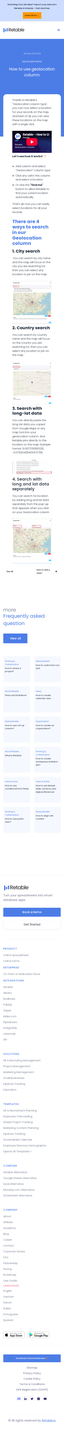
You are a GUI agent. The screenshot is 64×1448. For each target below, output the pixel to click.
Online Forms (11, 961)
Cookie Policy (32, 1379)
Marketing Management (18, 1072)
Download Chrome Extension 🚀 (32, 1358)
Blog (6, 1234)
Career (7, 1240)
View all (15, 638)
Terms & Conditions (32, 1384)
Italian (7, 1308)
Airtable (8, 987)
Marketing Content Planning (21, 1128)
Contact (8, 1246)
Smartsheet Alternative (17, 1195)
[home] (30, 30)
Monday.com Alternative (19, 1190)
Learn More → (32, 15)
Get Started (32, 924)
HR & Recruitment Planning (20, 1110)
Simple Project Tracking (18, 1122)
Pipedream (10, 1022)
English (7, 1291)
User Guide (10, 1281)
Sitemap (32, 1368)
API (5, 1039)
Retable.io (49, 1420)
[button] (59, 30)
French (7, 1302)
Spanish (8, 1320)
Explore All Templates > (17, 1151)
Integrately (10, 1028)
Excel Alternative (13, 1184)
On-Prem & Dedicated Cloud (21, 974)
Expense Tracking (14, 1084)
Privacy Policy (32, 1373)
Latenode (9, 1034)
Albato (7, 993)
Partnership (10, 1263)
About (7, 1216)
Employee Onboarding (17, 1116)
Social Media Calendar (17, 1140)
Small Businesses (13, 1078)
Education (9, 1090)
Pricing (7, 1269)
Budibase (9, 999)
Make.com (9, 1016)
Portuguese (10, 1314)
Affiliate (8, 1222)
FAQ (5, 1257)
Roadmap (9, 1275)
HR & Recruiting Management (22, 1060)
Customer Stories (14, 1251)
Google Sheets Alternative (20, 1178)
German (8, 1297)
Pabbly (7, 1005)
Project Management (16, 1066)
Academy (9, 1228)
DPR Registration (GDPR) (32, 1390)
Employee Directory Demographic (24, 1145)
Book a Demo (32, 912)
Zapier (7, 1010)
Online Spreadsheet (16, 955)
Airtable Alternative (15, 1172)
